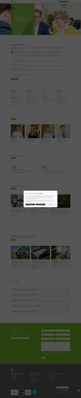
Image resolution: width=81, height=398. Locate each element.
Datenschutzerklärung (29, 201)
